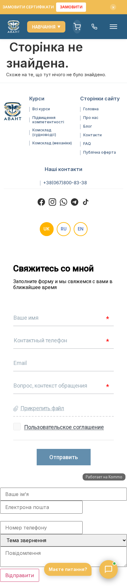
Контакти (92, 135)
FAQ (87, 144)
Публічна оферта (99, 152)
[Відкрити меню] (113, 26)
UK (46, 228)
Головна (91, 109)
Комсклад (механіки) (52, 143)
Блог (87, 126)
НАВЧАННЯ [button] (46, 26)
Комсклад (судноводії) (44, 132)
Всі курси (41, 109)
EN (81, 228)
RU (64, 228)
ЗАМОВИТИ (71, 7)
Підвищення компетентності (48, 120)
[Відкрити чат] (108, 569)
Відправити (19, 575)
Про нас (90, 118)
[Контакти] (94, 26)
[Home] (13, 27)
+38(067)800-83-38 (65, 182)
